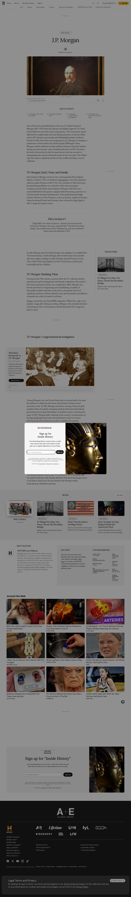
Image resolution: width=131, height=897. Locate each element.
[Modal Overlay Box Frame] (65, 448)
